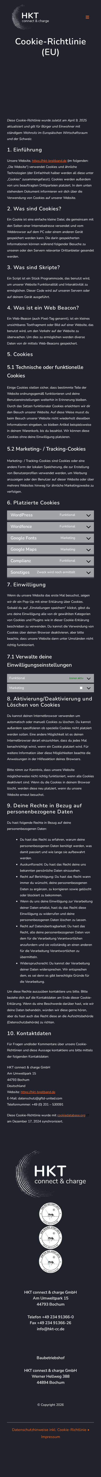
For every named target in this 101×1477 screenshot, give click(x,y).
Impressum (50, 1436)
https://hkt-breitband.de (49, 161)
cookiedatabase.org (71, 1115)
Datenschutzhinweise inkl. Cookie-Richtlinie (49, 1429)
